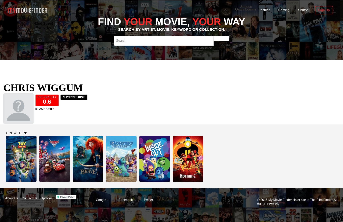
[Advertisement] (141, 69)
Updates (47, 198)
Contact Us (29, 198)
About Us (11, 198)
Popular (264, 10)
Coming (283, 10)
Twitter (148, 200)
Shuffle (303, 10)
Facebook (126, 200)
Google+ (102, 200)
